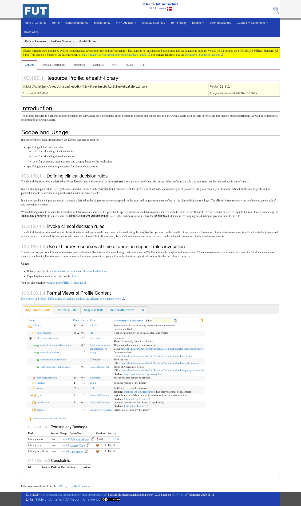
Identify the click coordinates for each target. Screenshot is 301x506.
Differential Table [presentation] (67, 310)
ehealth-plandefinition (95, 271)
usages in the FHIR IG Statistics (65, 282)
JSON (129, 64)
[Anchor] (122, 77)
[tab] (38, 310)
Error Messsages (220, 22)
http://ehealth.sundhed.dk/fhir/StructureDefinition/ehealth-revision (157, 356)
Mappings (79, 64)
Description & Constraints (128, 320)
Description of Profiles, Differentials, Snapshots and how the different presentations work (71, 298)
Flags (76, 320)
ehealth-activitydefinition (64, 271)
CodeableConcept (99, 366)
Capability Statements (251, 22)
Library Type (131, 399)
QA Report (72, 499)
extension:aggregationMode (55, 366)
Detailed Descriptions (54, 64)
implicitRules (44, 332)
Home (56, 22)
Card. (84, 320)
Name (31, 320)
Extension (95, 337)
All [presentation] (142, 310)
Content (29, 64)
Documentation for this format (49, 418)
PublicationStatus (133, 391)
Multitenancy (102, 22)
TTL (143, 64)
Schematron (84, 486)
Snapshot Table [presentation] (93, 310)
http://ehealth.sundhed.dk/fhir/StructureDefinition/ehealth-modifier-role (159, 363)
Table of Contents (35, 22)
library (75, 276)
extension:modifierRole (53, 359)
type (39, 395)
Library (37, 325)
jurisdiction (43, 402)
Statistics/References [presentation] (122, 310)
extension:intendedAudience (55, 345)
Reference (95, 345)
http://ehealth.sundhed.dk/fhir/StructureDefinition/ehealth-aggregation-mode (162, 370)
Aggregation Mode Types (138, 374)
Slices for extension (47, 337)
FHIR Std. (113, 439)
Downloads (31, 32)
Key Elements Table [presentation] (38, 310)
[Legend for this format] (202, 320)
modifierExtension (47, 377)
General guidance (76, 22)
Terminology (178, 22)
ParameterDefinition (101, 409)
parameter (42, 409)
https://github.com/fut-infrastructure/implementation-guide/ (114, 54)
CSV (60, 486)
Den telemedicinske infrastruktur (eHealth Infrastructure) (71, 494)
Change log (91, 499)
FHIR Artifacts (125, 22)
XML (115, 64)
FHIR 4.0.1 (178, 494)
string (93, 352)
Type (92, 320)
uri (91, 332)
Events (197, 22)
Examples (98, 64)
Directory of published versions (202, 54)
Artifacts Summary (153, 22)
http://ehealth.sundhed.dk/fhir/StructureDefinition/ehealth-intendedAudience (162, 348)
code (92, 387)
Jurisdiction (130, 406)
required (157, 374)
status (40, 387)
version (41, 382)
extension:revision (50, 352)
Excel (70, 486)
